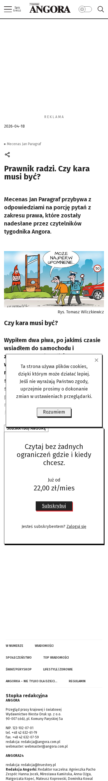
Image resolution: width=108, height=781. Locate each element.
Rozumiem (54, 412)
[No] (96, 360)
